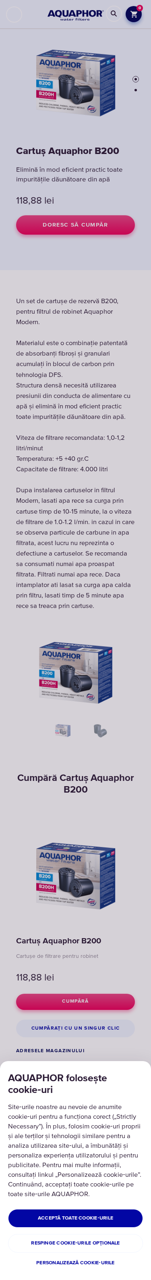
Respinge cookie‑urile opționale (75, 1243)
